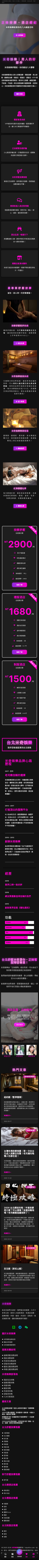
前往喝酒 (19, 1025)
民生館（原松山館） (13, 1268)
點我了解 (19, 585)
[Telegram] (20, 1327)
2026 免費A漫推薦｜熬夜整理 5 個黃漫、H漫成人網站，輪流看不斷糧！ (18, 1413)
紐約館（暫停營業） (13, 1097)
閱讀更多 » (7, 1115)
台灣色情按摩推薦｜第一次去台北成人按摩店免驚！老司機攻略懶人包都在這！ (19, 1153)
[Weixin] (26, 1327)
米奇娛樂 (15, 1547)
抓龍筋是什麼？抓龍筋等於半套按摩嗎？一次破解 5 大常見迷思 (18, 1417)
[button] (3, 1017)
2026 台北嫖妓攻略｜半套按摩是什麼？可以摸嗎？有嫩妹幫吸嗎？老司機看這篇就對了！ (19, 1210)
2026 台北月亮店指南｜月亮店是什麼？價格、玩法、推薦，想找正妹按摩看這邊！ (18, 1422)
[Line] (14, 1327)
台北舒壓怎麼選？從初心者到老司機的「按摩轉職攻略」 (18, 1409)
